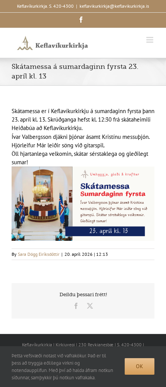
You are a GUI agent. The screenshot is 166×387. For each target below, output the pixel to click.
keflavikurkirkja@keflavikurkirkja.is (114, 6)
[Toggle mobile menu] (150, 40)
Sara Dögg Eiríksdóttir (38, 254)
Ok (139, 366)
